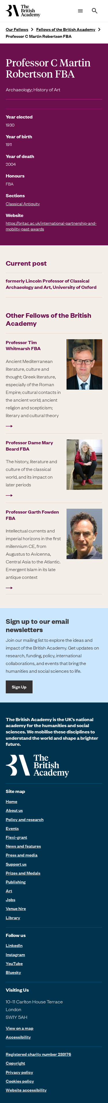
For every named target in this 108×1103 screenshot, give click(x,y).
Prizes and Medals (23, 873)
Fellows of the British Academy (65, 29)
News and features (23, 846)
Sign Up (19, 687)
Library (13, 917)
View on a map (19, 1028)
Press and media (21, 855)
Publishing (16, 882)
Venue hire (16, 908)
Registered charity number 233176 (38, 1054)
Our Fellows (17, 29)
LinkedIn (14, 945)
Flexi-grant (16, 837)
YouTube (14, 963)
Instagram (15, 954)
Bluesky (13, 972)
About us (14, 810)
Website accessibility (26, 1090)
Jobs (10, 899)
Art (9, 890)
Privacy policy (19, 1072)
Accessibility (18, 1037)
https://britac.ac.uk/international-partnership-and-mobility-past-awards (51, 225)
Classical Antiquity (23, 203)
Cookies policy (20, 1081)
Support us (16, 864)
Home (11, 801)
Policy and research (24, 819)
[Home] (23, 11)
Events (12, 828)
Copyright (15, 1063)
